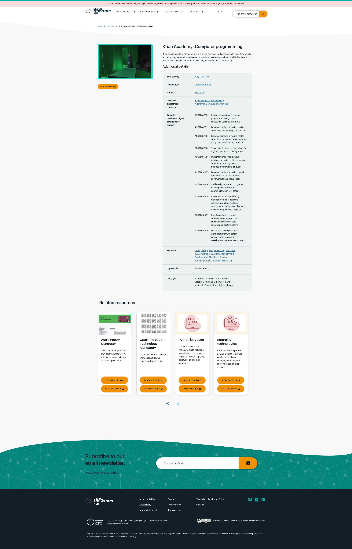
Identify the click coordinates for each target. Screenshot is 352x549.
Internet (217, 260)
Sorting (198, 260)
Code (197, 250)
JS (196, 254)
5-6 (196, 76)
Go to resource (113, 389)
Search (111, 26)
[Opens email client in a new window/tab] (263, 500)
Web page (199, 92)
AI (218, 11)
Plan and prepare (147, 11)
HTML (217, 254)
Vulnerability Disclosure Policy (210, 499)
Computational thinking (217, 104)
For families (194, 11)
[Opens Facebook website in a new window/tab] (250, 500)
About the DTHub (147, 499)
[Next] (178, 404)
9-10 (206, 76)
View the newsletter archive (101, 472)
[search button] (263, 14)
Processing (219, 250)
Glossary (200, 504)
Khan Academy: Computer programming (136, 26)
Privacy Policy (174, 504)
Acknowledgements (148, 510)
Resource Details (114, 380)
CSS (211, 254)
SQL (211, 250)
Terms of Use (174, 510)
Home (100, 26)
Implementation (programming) (209, 100)
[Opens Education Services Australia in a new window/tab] (96, 523)
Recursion (207, 260)
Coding (204, 250)
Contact (171, 499)
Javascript (203, 254)
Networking (227, 260)
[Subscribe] (248, 463)
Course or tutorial (203, 84)
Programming (227, 254)
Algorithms (200, 104)
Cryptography (201, 257)
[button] (135, 11)
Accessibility (145, 504)
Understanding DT (123, 11)
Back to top (339, 543)
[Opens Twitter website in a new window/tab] (256, 500)
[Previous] (167, 404)
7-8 (201, 76)
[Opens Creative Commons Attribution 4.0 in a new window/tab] (204, 523)
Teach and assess (171, 11)
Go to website (107, 86)
